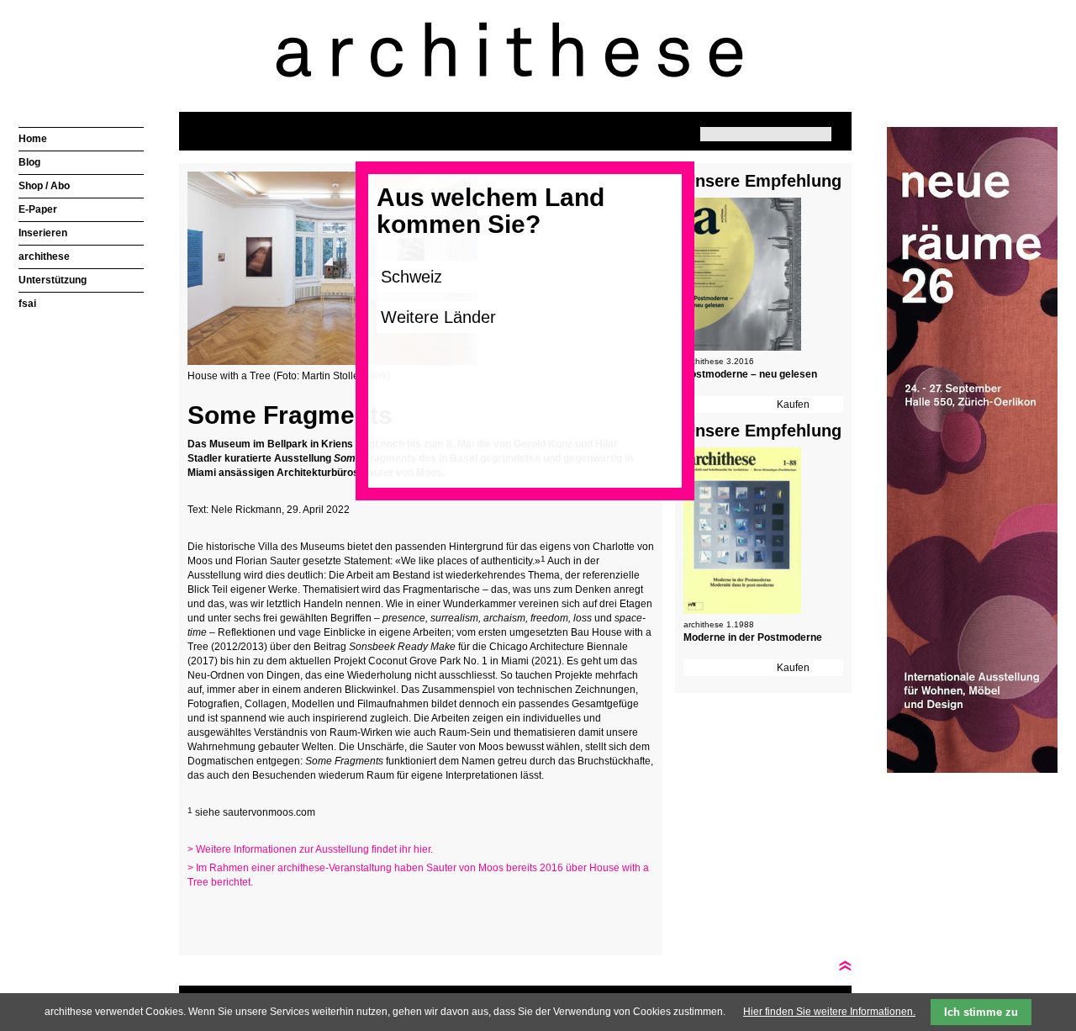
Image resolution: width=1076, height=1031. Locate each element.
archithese (44, 256)
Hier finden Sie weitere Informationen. (829, 1012)
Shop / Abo (44, 186)
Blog (29, 162)
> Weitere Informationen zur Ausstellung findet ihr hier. (310, 849)
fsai (27, 303)
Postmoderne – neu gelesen (750, 374)
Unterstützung (52, 280)
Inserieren (42, 233)
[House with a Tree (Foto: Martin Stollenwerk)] (332, 361)
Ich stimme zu (981, 1012)
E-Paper (37, 209)
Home (32, 139)
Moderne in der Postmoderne (752, 637)
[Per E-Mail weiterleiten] (246, 915)
